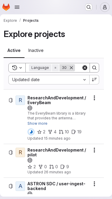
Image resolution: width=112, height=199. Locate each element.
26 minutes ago (57, 172)
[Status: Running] (31, 131)
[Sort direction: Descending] (94, 79)
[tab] (14, 50)
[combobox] (48, 79)
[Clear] (84, 67)
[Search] (94, 67)
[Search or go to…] (88, 7)
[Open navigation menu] (17, 7)
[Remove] (71, 67)
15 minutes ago (57, 138)
